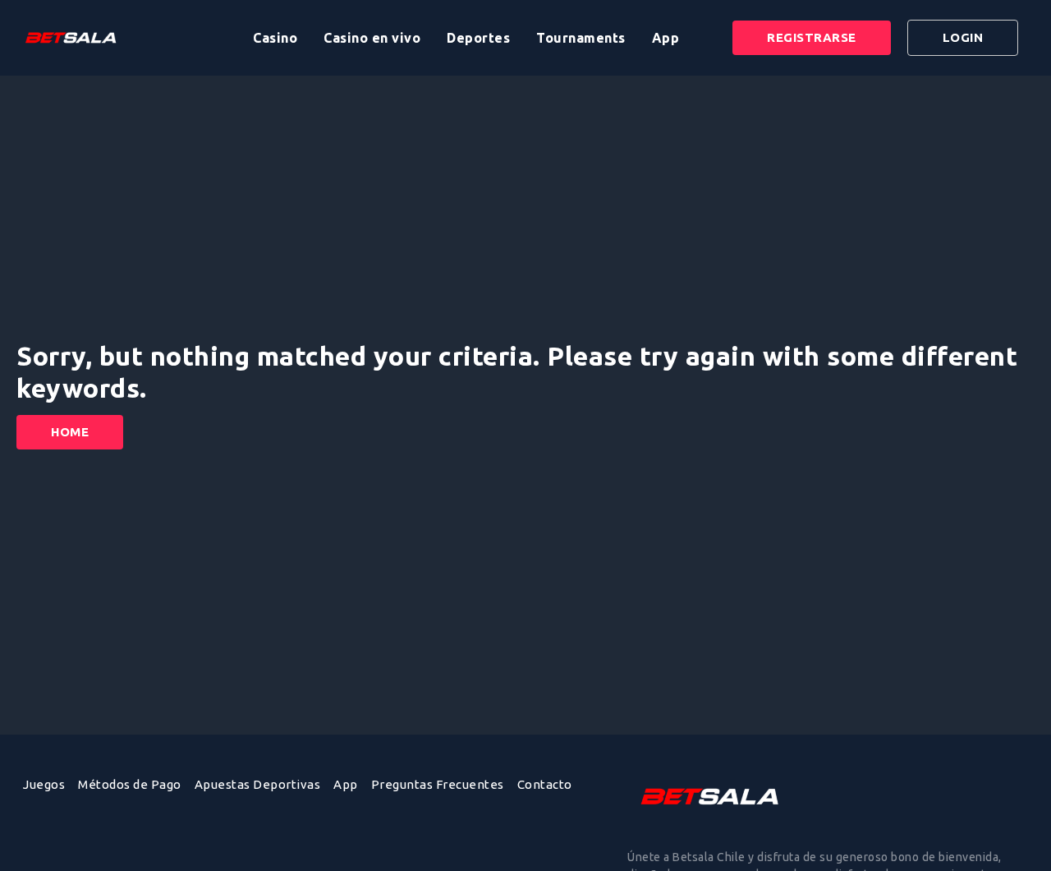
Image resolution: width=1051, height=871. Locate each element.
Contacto (544, 784)
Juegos (44, 784)
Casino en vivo (372, 37)
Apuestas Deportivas (258, 784)
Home (70, 432)
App (666, 37)
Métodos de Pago (129, 784)
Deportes (478, 37)
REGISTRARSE (811, 37)
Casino (275, 37)
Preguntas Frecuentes (437, 784)
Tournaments (581, 37)
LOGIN (963, 37)
